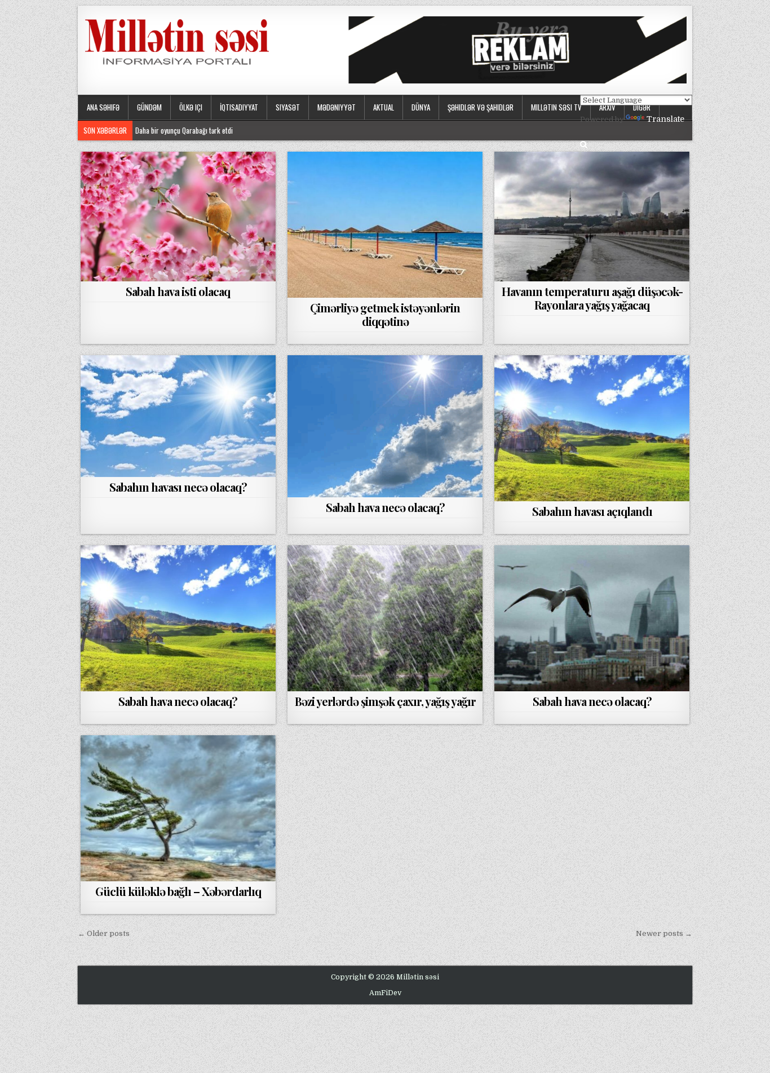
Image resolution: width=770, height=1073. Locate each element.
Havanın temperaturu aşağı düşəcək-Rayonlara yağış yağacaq (592, 298)
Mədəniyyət (336, 107)
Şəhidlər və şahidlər (481, 107)
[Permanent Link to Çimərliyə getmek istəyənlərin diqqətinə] (385, 225)
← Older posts (104, 933)
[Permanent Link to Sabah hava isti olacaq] (178, 216)
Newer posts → (664, 933)
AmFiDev (385, 993)
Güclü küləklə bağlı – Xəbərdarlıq (178, 891)
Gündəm (149, 107)
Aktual (383, 107)
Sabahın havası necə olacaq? (178, 486)
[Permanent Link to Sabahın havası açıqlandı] (591, 428)
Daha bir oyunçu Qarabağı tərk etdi (184, 130)
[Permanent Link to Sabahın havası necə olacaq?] (178, 416)
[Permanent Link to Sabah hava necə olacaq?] (385, 426)
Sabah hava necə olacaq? (385, 507)
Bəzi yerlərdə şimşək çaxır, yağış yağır (385, 701)
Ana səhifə (103, 107)
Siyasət (288, 107)
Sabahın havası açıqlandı (592, 511)
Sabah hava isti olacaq (178, 291)
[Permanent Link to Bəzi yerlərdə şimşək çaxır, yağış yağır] (385, 618)
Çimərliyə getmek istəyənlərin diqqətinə (385, 314)
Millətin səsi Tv (556, 107)
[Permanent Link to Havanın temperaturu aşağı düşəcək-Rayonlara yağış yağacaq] (591, 216)
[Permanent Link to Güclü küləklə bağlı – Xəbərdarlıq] (178, 808)
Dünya (420, 107)
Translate (665, 118)
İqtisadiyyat (239, 107)
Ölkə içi (190, 107)
